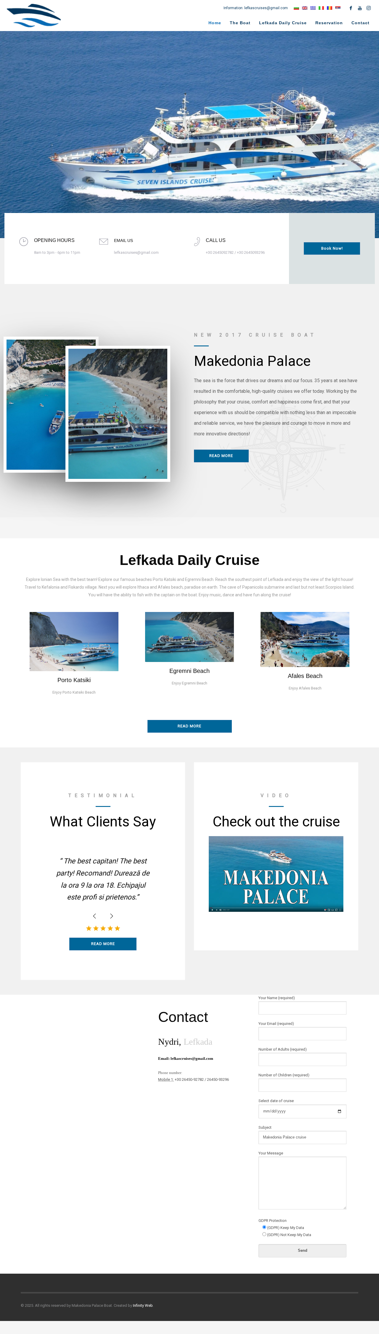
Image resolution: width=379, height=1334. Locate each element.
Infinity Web (143, 1305)
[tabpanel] (189, 134)
